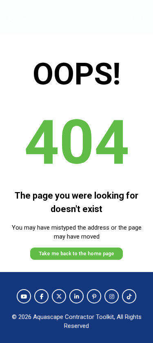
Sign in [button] (132, 17)
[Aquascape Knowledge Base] (19, 17)
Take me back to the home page (76, 254)
